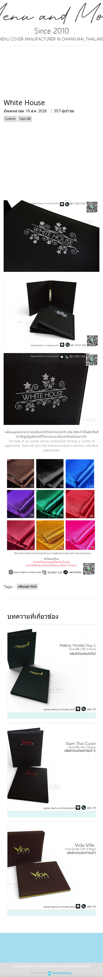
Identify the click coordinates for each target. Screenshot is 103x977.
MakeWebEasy (62, 973)
